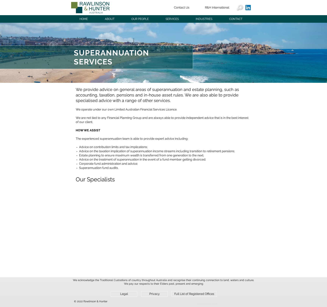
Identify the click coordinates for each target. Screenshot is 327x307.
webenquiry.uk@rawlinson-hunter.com (207, 304)
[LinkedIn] (248, 7)
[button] (109, 19)
